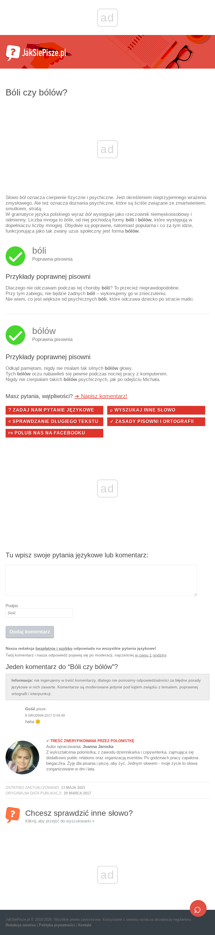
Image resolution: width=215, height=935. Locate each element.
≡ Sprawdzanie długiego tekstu (53, 421)
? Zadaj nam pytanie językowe (51, 410)
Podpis (12, 605)
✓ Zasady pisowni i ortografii (152, 421)
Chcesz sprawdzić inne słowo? (79, 816)
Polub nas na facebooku (46, 433)
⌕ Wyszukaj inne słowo (143, 410)
